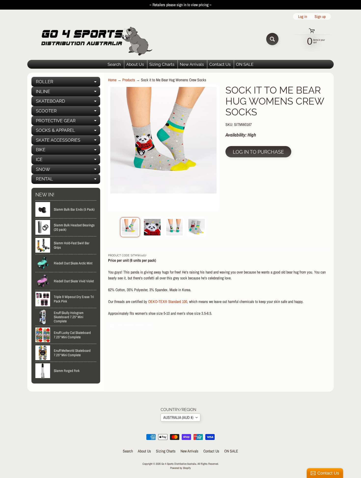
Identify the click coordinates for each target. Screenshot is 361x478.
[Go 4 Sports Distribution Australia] (93, 39)
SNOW (68, 170)
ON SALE (244, 64)
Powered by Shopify (180, 468)
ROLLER (68, 83)
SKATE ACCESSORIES (68, 141)
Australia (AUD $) (178, 417)
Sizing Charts (161, 64)
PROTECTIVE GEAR (68, 122)
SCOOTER (68, 112)
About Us (135, 64)
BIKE (68, 151)
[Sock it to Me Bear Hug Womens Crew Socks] (130, 227)
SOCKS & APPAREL (68, 131)
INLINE (68, 92)
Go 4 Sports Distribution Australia (178, 463)
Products (128, 79)
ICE (68, 160)
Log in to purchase (258, 152)
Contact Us (220, 64)
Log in (302, 16)
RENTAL (68, 180)
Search (114, 64)
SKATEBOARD (68, 102)
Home (112, 79)
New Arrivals (192, 64)
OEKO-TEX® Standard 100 (167, 301)
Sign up (320, 16)
